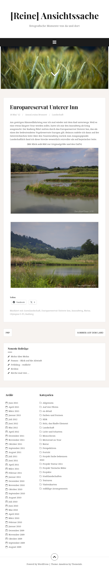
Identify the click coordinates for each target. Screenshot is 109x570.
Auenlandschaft (32, 310)
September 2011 (17, 448)
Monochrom (49, 435)
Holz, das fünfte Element (55, 423)
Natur (87, 310)
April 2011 (14, 464)
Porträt (46, 452)
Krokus (14, 368)
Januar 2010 (15, 526)
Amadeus (63, 564)
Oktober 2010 (15, 489)
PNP (8, 332)
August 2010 (15, 497)
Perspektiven (49, 448)
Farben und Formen (53, 415)
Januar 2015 (15, 415)
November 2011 (17, 439)
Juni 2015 (13, 402)
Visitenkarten (50, 484)
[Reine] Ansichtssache (54, 15)
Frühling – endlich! (21, 364)
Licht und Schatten (52, 431)
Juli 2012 (13, 419)
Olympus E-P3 (17, 314)
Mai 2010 (13, 509)
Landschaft (57, 114)
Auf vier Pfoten (50, 407)
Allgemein (48, 402)
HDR (45, 419)
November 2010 (17, 485)
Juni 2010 (13, 505)
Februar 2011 (15, 472)
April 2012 (14, 431)
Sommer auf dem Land (90, 332)
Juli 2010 (13, 501)
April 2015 (14, 407)
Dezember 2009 (16, 530)
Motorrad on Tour (52, 439)
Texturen (47, 480)
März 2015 (14, 411)
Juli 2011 (13, 456)
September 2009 (17, 542)
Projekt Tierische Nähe (54, 468)
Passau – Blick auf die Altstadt (26, 360)
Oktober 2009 (15, 538)
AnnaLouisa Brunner (36, 114)
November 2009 (17, 534)
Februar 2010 (15, 522)
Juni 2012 (13, 423)
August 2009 (15, 546)
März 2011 (14, 468)
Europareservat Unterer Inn (56, 310)
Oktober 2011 (15, 444)
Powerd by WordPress (38, 564)
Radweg (29, 314)
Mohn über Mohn (20, 356)
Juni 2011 (13, 460)
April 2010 (14, 514)
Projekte (47, 472)
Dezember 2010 (16, 481)
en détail (47, 411)
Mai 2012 (13, 427)
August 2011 (15, 452)
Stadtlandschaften (52, 476)
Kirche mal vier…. (20, 372)
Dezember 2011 (16, 435)
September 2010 (17, 493)
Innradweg (77, 310)
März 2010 (14, 518)
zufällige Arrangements (55, 488)
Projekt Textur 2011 (53, 463)
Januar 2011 (15, 476)
